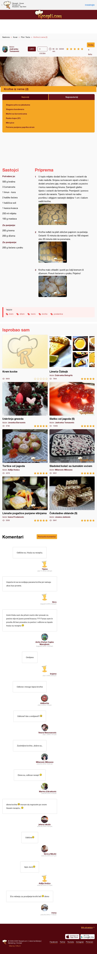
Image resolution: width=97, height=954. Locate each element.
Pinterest (89, 942)
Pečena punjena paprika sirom (20, 127)
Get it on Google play (87, 936)
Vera (54, 602)
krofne (44, 314)
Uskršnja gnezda (25, 404)
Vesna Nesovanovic (47, 732)
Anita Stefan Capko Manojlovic (44, 643)
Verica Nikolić (50, 854)
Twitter (62, 942)
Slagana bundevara (15, 109)
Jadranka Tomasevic (14, 50)
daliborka (44, 703)
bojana (53, 674)
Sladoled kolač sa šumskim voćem (72, 451)
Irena (54, 913)
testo (33, 314)
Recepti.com (48, 14)
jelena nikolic (45, 824)
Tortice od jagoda (25, 451)
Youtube (70, 942)
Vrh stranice (87, 927)
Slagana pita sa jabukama (18, 105)
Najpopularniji (72, 97)
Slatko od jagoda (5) (72, 404)
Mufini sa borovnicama (16, 114)
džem (22, 314)
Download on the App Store (72, 936)
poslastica (58, 314)
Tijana (45, 569)
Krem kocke (25, 357)
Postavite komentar (47, 536)
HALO (18, 946)
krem (11, 314)
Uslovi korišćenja (35, 941)
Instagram (80, 942)
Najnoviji (25, 97)
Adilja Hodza (44, 883)
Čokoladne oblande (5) (72, 499)
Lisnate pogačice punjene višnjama (25, 499)
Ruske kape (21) (13, 118)
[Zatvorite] (1, 5)
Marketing (11, 943)
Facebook (54, 942)
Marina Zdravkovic (47, 791)
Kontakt (19, 943)
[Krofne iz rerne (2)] (63, 214)
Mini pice (10, 123)
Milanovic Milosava (44, 762)
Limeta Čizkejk (72, 357)
